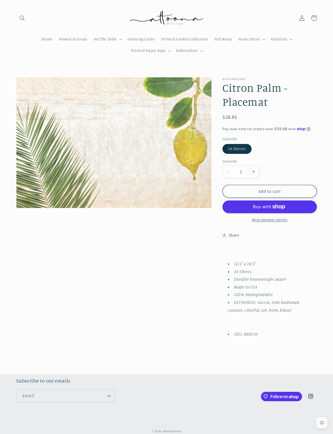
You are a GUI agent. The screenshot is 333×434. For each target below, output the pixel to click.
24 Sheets (237, 148)
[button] (22, 18)
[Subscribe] (108, 395)
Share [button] (234, 235)
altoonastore (172, 431)
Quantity (229, 161)
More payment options (269, 220)
